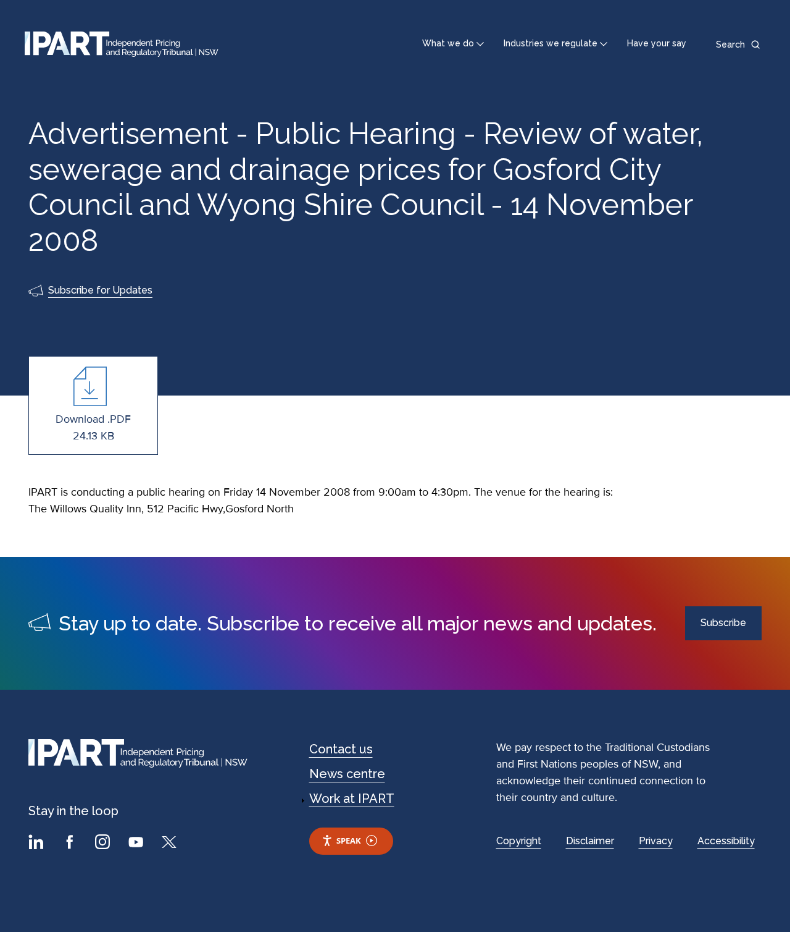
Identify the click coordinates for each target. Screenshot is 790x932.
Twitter (171, 843)
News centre (347, 773)
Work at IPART (351, 798)
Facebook (71, 843)
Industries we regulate (550, 43)
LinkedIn (37, 843)
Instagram (104, 843)
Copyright (518, 841)
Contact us (341, 749)
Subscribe (723, 623)
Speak (348, 840)
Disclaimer (590, 841)
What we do (448, 43)
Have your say (656, 43)
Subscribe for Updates (100, 290)
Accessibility (726, 841)
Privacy (656, 841)
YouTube (137, 843)
